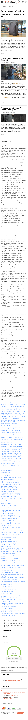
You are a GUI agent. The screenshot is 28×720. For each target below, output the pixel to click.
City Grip (20, 553)
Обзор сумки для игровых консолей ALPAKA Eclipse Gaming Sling (13, 251)
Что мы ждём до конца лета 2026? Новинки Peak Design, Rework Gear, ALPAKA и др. (12, 167)
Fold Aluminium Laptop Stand (7, 513)
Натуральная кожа (5, 418)
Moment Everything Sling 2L (7, 479)
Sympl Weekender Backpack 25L (8, 574)
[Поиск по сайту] (20, 2)
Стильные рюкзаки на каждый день (9, 543)
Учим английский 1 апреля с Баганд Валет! (11, 493)
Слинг (15, 409)
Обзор (15, 402)
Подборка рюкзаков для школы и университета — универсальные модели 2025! (12, 380)
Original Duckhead (16, 534)
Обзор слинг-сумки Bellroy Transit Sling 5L (11, 383)
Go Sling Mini (17, 549)
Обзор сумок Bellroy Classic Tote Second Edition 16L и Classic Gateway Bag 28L (13, 344)
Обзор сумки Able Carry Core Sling (9, 208)
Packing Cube (4, 611)
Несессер (14, 416)
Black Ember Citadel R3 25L (7, 569)
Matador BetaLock (13, 611)
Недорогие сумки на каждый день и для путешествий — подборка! (14, 279)
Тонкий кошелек (15, 418)
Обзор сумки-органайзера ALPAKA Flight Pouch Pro (13, 387)
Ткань (8, 416)
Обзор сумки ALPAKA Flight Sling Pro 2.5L (10, 218)
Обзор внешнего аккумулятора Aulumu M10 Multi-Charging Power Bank (12, 244)
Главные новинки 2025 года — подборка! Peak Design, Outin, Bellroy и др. (13, 293)
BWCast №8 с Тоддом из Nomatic (9, 541)
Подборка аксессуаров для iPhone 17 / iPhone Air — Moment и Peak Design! (13, 365)
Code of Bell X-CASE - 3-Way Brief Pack (10, 487)
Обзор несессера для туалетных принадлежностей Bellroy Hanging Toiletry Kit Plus (13, 393)
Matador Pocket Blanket (20, 569)
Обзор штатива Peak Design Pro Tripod (10, 322)
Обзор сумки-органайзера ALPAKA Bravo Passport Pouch (13, 223)
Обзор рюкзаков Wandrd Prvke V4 (9, 351)
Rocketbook (19, 598)
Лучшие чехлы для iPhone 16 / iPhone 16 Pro (11, 507)
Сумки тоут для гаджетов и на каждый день (11, 501)
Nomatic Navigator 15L (6, 428)
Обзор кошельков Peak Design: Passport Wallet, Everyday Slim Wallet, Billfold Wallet (12, 267)
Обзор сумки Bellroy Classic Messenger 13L (11, 231)
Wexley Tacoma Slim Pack (7, 608)
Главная (3, 6)
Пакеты (18, 468)
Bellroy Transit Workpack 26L (7, 458)
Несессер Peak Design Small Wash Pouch (10, 427)
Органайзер (4, 413)
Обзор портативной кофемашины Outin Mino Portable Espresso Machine (13, 226)
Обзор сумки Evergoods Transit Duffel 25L (10, 220)
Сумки (9, 408)
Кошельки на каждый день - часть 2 (9, 603)
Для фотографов (21, 408)
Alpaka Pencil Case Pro (19, 498)
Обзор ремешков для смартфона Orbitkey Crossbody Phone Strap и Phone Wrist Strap (13, 193)
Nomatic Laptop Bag (5, 534)
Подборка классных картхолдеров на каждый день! (13, 581)
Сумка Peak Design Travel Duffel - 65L (9, 451)
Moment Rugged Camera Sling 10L (9, 491)
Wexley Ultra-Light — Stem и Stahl (8, 610)
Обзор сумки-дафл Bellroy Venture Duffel (10, 286)
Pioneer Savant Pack (18, 481)
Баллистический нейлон (7, 402)
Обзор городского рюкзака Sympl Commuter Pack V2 (13, 375)
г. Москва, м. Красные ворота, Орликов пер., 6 (14, 692)
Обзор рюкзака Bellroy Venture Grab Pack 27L (11, 184)
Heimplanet (21, 413)
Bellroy (11, 404)
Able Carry (3, 415)
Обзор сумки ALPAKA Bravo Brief (8, 370)
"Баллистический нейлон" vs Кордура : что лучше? (12, 109)
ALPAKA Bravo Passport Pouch (8, 463)
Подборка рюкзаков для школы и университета (12, 432)
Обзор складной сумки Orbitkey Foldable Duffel (12, 235)
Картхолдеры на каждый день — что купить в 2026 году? (13, 145)
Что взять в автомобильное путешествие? (11, 582)
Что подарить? (21, 434)
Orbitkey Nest (20, 574)
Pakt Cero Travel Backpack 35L (8, 598)
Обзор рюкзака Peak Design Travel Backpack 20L (12, 213)
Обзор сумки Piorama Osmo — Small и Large (11, 259)
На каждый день (5, 404)
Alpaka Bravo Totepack (6, 584)
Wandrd (3, 441)
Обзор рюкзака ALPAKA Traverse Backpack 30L (12, 284)
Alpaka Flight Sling (5, 604)
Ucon (2, 435)
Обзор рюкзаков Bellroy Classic (8, 486)
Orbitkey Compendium (6, 601)
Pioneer (21, 451)
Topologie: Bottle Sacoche (7, 549)
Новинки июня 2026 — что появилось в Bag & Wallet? (13, 180)
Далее (3, 53)
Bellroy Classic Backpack (6, 444)
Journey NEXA (15, 558)
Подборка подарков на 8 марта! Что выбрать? (12, 246)
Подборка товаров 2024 (7, 570)
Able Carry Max (10, 437)
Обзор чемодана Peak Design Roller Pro (10, 377)
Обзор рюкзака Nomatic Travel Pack (12, 15)
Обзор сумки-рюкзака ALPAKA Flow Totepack (11, 257)
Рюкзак (3, 467)
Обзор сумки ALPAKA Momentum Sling (10, 176)
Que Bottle (7, 449)
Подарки (19, 567)
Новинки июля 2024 (6, 558)
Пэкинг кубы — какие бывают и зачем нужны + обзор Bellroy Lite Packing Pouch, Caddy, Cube (13, 361)
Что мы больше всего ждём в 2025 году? (10, 527)
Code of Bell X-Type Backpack (8, 515)
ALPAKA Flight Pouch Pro (6, 454)
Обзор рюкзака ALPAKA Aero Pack (9, 333)
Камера (12, 442)
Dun (18, 416)
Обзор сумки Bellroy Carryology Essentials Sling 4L (12, 188)
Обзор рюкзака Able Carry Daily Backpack (12, 59)
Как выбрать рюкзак (12, 434)
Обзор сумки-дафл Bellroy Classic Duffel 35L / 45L (12, 288)
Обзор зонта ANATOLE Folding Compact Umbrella (12, 241)
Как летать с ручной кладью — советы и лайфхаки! (13, 276)
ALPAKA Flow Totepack (6, 470)
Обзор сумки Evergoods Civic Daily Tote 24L (11, 291)
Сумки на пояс (11, 448)
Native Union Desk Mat (16, 500)
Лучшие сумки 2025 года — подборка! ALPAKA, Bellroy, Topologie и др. (13, 300)
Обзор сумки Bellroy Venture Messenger (10, 186)
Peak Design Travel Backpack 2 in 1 (9, 588)
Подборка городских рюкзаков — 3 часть (11, 453)
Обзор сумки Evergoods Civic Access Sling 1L (11, 190)
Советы (3, 411)
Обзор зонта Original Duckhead (8, 239)
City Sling (21, 577)
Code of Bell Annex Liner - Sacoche (9, 489)
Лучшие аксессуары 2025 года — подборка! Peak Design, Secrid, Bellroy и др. (12, 297)
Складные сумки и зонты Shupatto (9, 579)
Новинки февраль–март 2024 (8, 474)
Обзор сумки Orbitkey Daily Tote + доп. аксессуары (12, 324)
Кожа (13, 408)
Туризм (20, 435)
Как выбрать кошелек (6, 546)
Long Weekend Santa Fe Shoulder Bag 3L (10, 482)
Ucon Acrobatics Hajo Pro (7, 591)
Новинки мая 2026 (21, 565)
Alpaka (17, 415)
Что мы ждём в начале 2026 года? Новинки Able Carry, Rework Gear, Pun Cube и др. (13, 309)
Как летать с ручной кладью (8, 516)
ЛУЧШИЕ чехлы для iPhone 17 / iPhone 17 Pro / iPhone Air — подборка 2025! (13, 368)
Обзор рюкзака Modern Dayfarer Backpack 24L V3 (12, 159)
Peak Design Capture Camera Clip (8, 606)
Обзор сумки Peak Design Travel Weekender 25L (12, 170)
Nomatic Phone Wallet (6, 539)
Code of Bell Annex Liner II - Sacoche (9, 505)
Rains (21, 415)
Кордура (23, 416)
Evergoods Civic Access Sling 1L (8, 529)
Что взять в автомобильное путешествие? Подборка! (13, 148)
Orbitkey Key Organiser (6, 520)
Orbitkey (15, 413)
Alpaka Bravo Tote (20, 458)
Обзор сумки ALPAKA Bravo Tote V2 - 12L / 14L (12, 255)
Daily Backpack (16, 83)
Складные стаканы (21, 420)
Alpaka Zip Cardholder (6, 460)
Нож (2, 449)
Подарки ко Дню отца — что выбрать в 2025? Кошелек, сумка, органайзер (14, 349)
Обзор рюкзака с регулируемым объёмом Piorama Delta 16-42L (13, 320)
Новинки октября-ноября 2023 (8, 560)
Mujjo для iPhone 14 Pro (6, 481)
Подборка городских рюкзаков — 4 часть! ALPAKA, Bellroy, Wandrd (13, 157)
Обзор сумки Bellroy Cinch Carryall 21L (10, 233)
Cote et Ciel (3, 416)
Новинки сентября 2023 (6, 617)
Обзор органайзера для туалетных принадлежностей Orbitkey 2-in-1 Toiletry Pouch (13, 198)
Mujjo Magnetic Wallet (6, 576)
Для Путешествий (5, 406)
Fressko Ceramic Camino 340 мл (8, 465)
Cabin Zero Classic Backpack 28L (8, 586)
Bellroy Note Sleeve (18, 494)
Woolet (13, 615)
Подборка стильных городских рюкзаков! (11, 555)
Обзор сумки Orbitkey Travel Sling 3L (9, 312)
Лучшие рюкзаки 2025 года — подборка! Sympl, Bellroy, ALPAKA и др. (14, 303)
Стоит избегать (10, 415)
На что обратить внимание (17, 406)
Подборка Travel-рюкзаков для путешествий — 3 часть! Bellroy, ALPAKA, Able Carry (14, 274)
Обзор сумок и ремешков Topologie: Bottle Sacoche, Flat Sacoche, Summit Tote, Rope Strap (13, 396)
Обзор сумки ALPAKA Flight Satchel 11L (10, 335)
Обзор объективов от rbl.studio (8, 537)
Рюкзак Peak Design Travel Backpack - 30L (10, 430)
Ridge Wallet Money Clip (6, 425)
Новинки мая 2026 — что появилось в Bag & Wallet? (13, 195)
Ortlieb (18, 560)
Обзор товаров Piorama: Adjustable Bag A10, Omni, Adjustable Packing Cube (13, 390)
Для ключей (4, 446)
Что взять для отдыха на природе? (9, 553)
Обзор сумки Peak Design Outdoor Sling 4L (11, 353)
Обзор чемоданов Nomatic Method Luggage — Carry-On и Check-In (13, 595)
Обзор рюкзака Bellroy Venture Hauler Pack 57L (12, 182)
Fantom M (20, 465)
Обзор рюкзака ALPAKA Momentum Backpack (12, 178)
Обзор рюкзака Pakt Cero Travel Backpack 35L (12, 174)
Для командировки (10, 411)
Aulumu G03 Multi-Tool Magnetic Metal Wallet (11, 551)
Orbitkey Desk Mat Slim (6, 475)
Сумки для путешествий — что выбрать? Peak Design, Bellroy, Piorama (13, 337)
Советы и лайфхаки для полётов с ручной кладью (13, 508)
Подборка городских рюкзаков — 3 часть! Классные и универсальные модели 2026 (14, 271)
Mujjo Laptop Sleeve (5, 500)
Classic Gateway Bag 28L (6, 522)
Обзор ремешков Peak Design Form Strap (10, 264)
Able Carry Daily (17, 454)
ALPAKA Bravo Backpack (6, 556)
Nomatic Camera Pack (16, 449)
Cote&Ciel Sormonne (11, 467)
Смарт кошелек (17, 444)
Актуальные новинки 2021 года (8, 567)
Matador (10, 413)
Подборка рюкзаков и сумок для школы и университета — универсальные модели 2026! (12, 162)
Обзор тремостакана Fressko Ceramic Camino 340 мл (13, 248)
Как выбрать (9, 409)
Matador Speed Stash (19, 617)
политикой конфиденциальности (14, 680)
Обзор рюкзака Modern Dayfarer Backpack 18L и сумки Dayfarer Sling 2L (14, 341)
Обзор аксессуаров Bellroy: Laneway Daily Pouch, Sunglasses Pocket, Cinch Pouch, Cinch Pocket (12, 262)
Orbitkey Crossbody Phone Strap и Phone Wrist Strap (13, 484)
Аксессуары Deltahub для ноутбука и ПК (10, 523)
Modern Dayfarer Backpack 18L (8, 461)
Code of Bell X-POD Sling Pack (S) (8, 544)
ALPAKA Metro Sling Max (6, 494)
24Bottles (19, 461)
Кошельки (17, 404)
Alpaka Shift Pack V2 (5, 536)
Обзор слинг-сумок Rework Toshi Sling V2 (11, 253)
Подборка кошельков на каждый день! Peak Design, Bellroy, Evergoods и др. (13, 154)
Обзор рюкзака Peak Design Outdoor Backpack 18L (13, 355)
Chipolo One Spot (18, 556)
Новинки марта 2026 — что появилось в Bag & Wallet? (13, 229)
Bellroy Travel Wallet (5, 423)
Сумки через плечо (5, 420)
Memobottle (4, 448)
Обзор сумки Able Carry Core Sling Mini (10, 206)
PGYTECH (19, 610)
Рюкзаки (23, 404)
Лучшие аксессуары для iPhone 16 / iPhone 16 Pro (12, 530)
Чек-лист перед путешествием (15, 446)
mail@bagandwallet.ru (8, 698)
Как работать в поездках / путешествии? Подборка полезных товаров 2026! (13, 151)
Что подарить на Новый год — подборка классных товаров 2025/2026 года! (13, 306)
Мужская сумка (20, 448)
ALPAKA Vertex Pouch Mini (7, 593)
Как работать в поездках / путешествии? (10, 562)
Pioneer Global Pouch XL (6, 498)
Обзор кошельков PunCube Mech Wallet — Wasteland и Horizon (13, 315)
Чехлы (14, 428)
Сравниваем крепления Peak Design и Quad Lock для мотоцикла (13, 211)
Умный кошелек (13, 435)
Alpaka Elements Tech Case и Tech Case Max (11, 477)
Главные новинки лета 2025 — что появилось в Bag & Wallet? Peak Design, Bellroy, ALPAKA (13, 373)
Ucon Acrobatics (19, 437)
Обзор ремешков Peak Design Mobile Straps (11, 572)
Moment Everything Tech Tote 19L (8, 589)
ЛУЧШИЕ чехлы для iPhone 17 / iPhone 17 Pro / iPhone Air (12, 511)
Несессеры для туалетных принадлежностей (11, 599)
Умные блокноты (5, 442)
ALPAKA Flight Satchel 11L (19, 532)
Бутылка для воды (21, 411)
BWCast (13, 420)
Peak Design (4, 408)
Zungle (14, 520)
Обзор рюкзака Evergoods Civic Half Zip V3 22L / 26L (13, 385)
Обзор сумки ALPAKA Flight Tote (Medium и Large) (12, 317)
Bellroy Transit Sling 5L (6, 503)
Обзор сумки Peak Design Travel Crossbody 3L (11, 172)
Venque (21, 603)
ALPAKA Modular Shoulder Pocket (8, 496)
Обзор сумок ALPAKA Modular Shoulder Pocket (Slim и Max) (13, 282)
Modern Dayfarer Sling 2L (6, 525)
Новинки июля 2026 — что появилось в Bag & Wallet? (13, 165)
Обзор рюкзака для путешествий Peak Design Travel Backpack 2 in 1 (13, 203)
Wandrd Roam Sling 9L (6, 532)
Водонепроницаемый (11, 441)
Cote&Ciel (20, 441)
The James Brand (5, 439)
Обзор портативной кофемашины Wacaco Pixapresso (14, 200)
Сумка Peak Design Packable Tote (8, 421)
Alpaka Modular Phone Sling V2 (8, 565)
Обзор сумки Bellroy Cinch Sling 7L (9, 237)
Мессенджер (14, 423)
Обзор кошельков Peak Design (8, 468)
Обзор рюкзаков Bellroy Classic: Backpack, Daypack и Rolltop (13, 327)
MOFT (6, 435)
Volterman (3, 437)
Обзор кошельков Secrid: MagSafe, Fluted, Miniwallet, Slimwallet (13, 330)
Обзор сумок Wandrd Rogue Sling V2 (9, 346)
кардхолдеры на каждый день (17, 439)
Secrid (19, 409)
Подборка (3, 434)
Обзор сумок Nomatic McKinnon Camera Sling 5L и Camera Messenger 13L (13, 358)
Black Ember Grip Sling (20, 613)
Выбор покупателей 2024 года (8, 472)
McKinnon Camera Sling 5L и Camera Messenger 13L (13, 548)
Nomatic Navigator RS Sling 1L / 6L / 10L (10, 518)
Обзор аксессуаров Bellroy (7, 613)
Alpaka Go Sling (19, 516)
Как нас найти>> (6, 693)
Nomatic (3, 409)
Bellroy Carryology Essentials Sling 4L (9, 577)
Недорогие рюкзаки (5, 615)
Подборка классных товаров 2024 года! (10, 456)
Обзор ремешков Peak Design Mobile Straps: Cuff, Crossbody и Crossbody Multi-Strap (12, 216)
